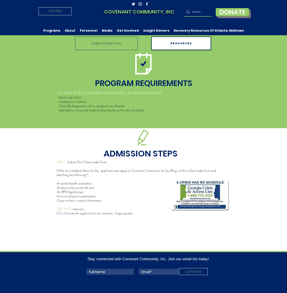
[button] (52, 30)
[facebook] (147, 4)
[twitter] (133, 4)
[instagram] (140, 4)
